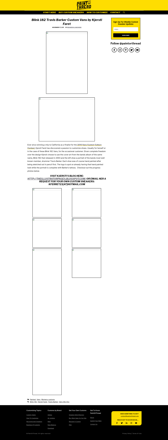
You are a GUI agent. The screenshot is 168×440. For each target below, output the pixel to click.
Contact (115, 12)
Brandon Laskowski (74, 27)
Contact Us (93, 424)
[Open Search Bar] (124, 12)
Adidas (50, 415)
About (92, 417)
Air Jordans (51, 418)
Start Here (49, 12)
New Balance (52, 425)
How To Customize (97, 12)
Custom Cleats (31, 415)
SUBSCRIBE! (125, 35)
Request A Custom (75, 421)
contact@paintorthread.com (130, 416)
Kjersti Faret (42, 402)
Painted (33, 399)
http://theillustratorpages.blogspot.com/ (57, 178)
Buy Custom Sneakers (71, 12)
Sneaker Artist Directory (76, 415)
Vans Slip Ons (64, 402)
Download (51, 428)
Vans (38, 399)
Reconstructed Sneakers (34, 421)
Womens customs (48, 399)
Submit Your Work (96, 421)
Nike (49, 421)
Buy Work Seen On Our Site (77, 418)
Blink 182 (33, 402)
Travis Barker (53, 402)
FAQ (70, 425)
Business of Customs (33, 425)
